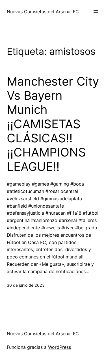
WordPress (59, 347)
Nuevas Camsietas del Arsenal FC (43, 11)
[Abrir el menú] (95, 11)
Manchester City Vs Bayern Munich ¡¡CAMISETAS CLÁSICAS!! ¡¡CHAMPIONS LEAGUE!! (53, 124)
